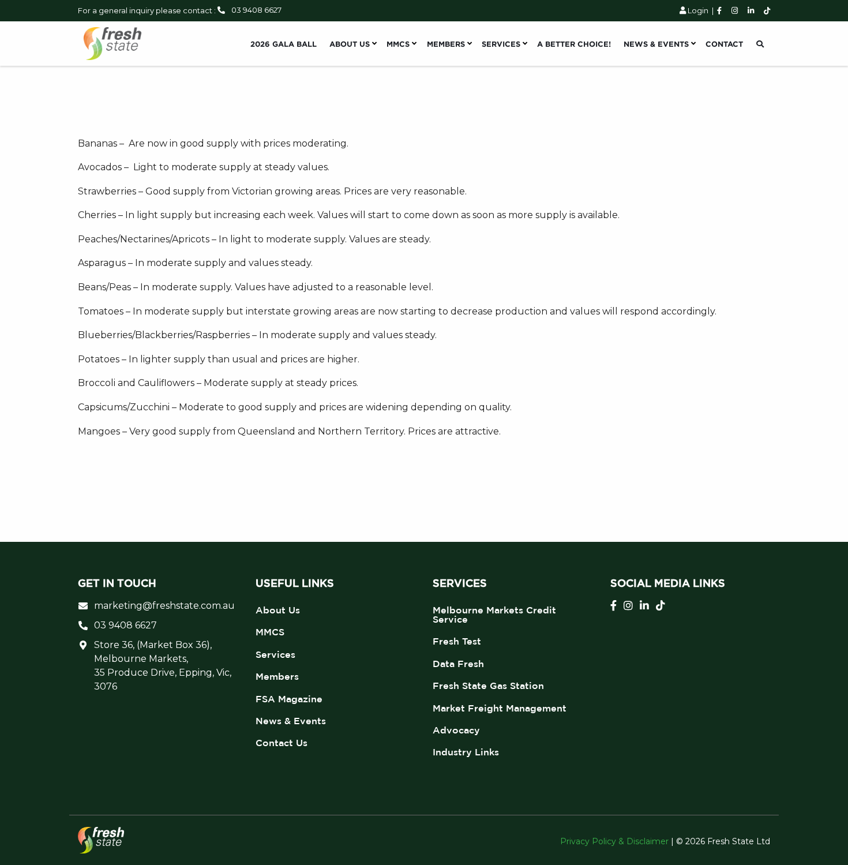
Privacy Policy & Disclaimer (614, 841)
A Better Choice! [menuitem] (574, 44)
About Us (278, 610)
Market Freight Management (499, 708)
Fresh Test (457, 641)
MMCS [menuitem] (398, 44)
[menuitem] (760, 44)
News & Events (291, 721)
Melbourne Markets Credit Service (494, 614)
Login (697, 10)
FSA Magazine (289, 699)
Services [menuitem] (501, 44)
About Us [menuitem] (349, 44)
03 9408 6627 (256, 9)
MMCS (270, 632)
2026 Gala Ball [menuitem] (283, 44)
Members (277, 676)
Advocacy (456, 730)
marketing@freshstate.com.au (164, 605)
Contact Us (281, 742)
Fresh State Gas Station (488, 685)
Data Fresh (458, 663)
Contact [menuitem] (724, 44)
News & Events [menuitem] (656, 44)
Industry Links (466, 752)
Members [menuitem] (446, 44)
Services (275, 654)
